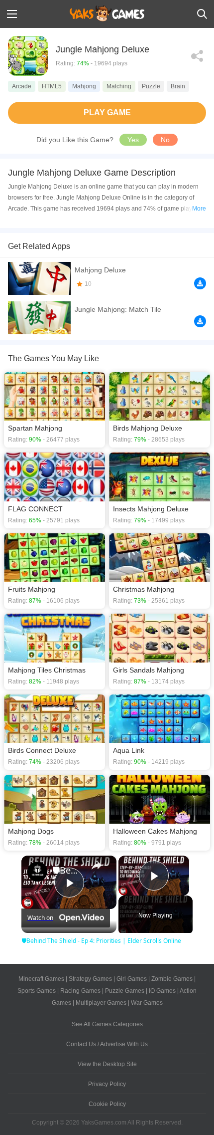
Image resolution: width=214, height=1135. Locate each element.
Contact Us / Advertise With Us (107, 1044)
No (165, 140)
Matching (119, 86)
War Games (147, 1002)
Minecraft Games (41, 978)
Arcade (21, 86)
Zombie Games (172, 978)
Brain (178, 86)
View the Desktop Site (107, 1064)
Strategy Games (90, 978)
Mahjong (84, 86)
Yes (133, 140)
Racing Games (80, 990)
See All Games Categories (107, 1024)
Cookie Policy (107, 1104)
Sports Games (36, 990)
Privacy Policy (107, 1084)
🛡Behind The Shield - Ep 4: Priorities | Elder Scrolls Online (67, 870)
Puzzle (151, 86)
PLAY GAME (107, 112)
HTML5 (52, 86)
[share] (97, 866)
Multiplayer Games (101, 1002)
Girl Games (131, 978)
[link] (37, 872)
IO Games (162, 990)
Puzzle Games (124, 990)
